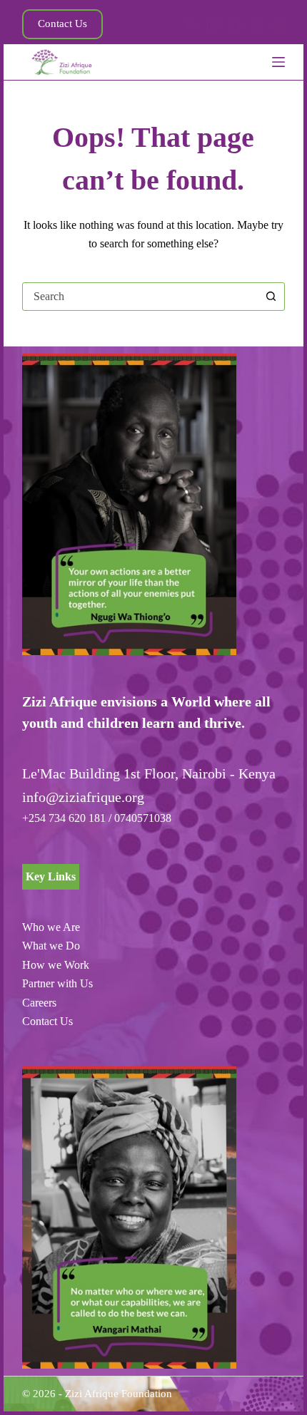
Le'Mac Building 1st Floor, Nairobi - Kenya (149, 773)
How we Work (55, 965)
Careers (39, 1003)
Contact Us (62, 23)
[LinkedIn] (212, 24)
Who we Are (51, 927)
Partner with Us (57, 983)
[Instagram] (279, 24)
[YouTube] (257, 24)
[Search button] (270, 296)
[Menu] (278, 62)
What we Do (51, 946)
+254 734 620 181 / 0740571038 (96, 818)
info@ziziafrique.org (83, 797)
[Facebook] (190, 24)
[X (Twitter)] (235, 24)
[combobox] (140, 296)
